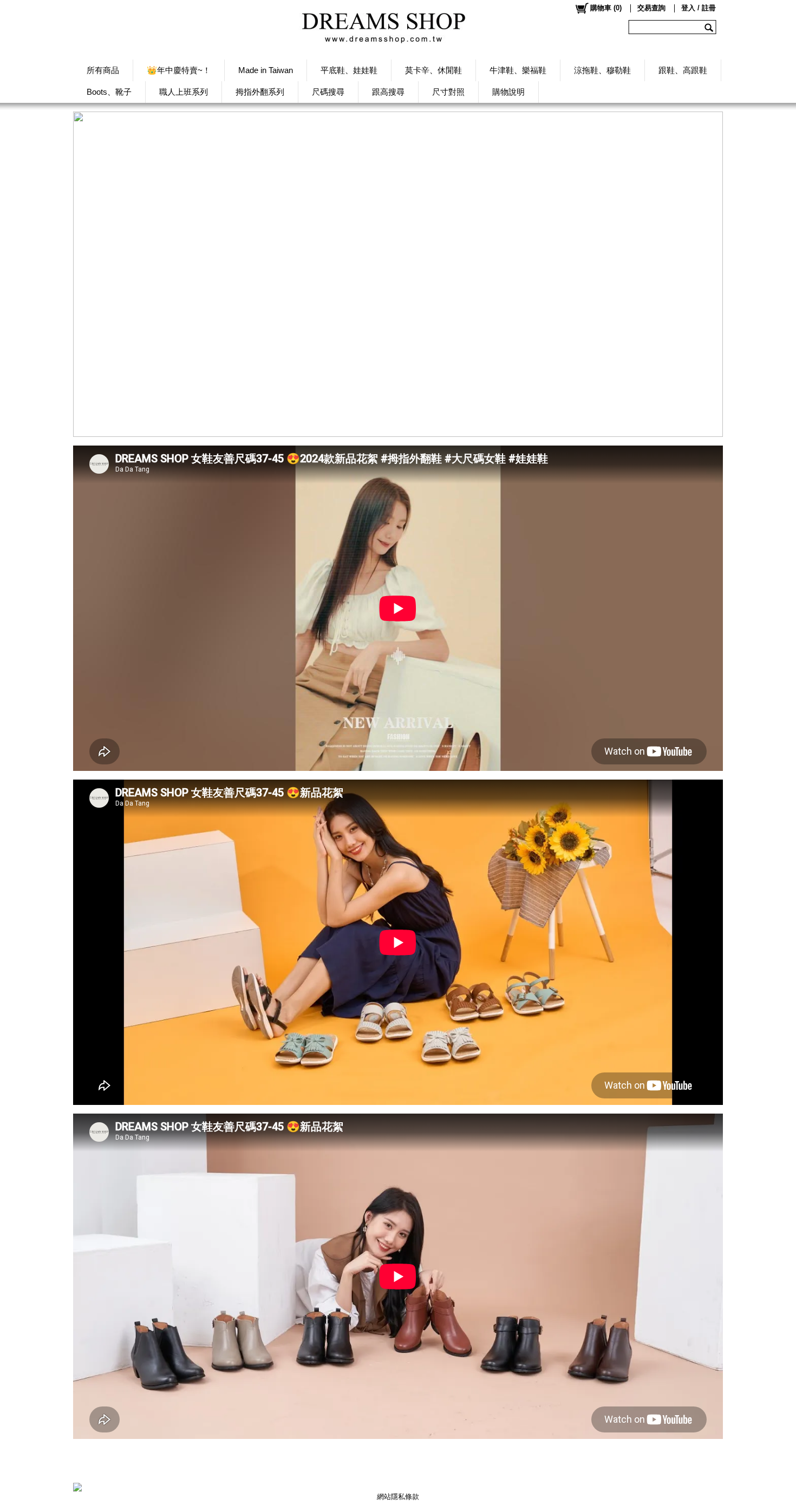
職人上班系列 (183, 91)
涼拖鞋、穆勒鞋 (602, 70)
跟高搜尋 (388, 91)
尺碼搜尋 (328, 91)
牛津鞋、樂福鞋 (518, 70)
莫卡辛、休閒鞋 (433, 70)
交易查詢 (651, 8)
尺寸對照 (448, 91)
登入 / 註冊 (698, 8)
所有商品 (103, 70)
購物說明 (508, 91)
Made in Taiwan (265, 70)
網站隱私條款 (398, 1497)
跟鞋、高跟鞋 (682, 70)
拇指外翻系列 (260, 91)
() (606, 8)
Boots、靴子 (109, 91)
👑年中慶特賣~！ (179, 70)
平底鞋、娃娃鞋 (349, 70)
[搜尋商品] (710, 27)
